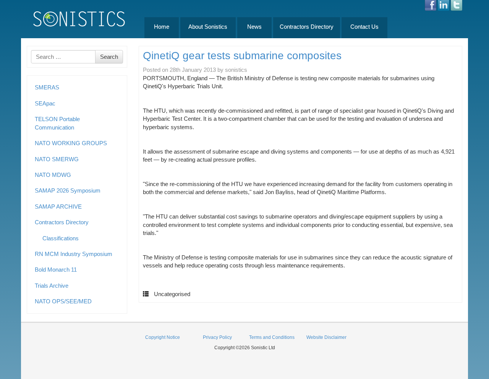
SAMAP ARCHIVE (58, 206)
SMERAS (47, 87)
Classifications (60, 238)
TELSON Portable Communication (57, 123)
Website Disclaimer (326, 337)
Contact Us (364, 26)
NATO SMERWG (57, 159)
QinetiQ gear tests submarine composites (242, 56)
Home (161, 26)
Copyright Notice (162, 337)
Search (109, 56)
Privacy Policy (217, 337)
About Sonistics (207, 26)
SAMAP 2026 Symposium (67, 190)
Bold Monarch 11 (56, 269)
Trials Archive (51, 285)
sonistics (236, 69)
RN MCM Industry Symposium (73, 254)
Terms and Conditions (272, 337)
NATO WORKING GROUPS (71, 143)
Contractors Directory (307, 26)
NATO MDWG (53, 175)
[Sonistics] (79, 18)
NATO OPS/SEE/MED (63, 301)
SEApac (45, 103)
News (254, 26)
